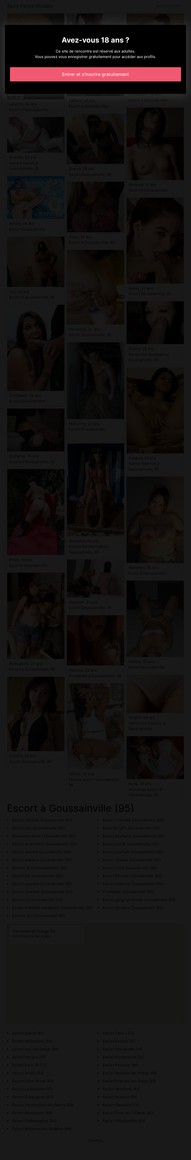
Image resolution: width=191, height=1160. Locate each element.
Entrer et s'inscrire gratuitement (95, 74)
